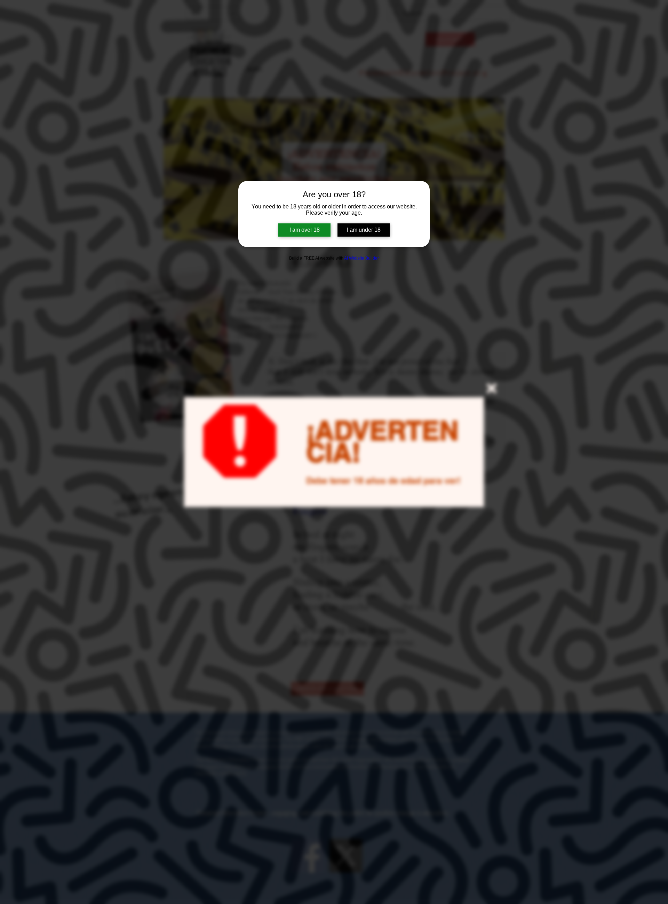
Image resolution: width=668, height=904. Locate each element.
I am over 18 (304, 230)
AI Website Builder (361, 258)
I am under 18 (364, 230)
